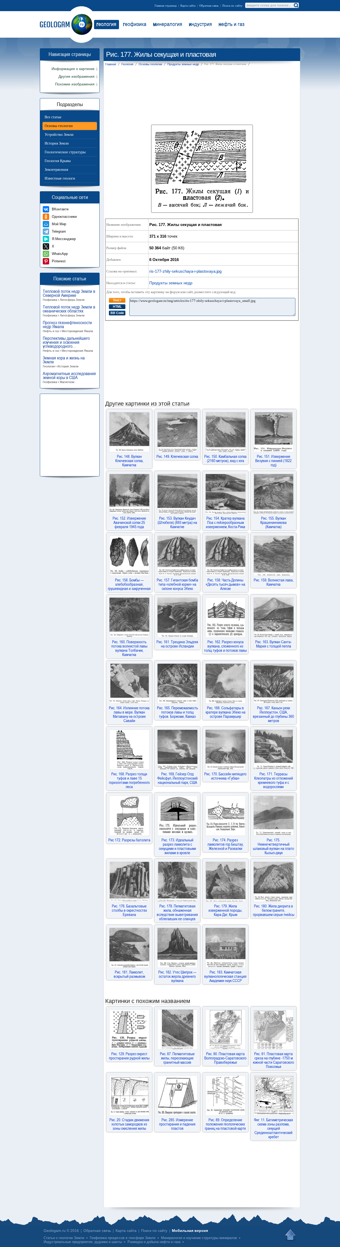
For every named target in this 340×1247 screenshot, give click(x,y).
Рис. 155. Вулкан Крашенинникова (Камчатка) (273, 522)
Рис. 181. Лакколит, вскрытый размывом (129, 974)
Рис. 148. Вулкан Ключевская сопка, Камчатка (129, 460)
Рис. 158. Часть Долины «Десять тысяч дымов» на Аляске (225, 584)
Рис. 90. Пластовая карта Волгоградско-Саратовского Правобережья (225, 1058)
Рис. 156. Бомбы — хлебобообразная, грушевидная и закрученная (129, 584)
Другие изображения (76, 77)
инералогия (167, 23)
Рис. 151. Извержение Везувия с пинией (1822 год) (273, 460)
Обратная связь (209, 5)
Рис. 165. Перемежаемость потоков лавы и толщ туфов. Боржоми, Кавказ (177, 712)
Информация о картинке (73, 69)
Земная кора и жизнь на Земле (64, 362)
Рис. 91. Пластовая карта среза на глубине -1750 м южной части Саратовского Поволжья (273, 1060)
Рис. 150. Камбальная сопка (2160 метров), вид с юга (225, 458)
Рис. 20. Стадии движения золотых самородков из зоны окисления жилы (129, 1124)
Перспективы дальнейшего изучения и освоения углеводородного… (68, 344)
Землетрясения (56, 170)
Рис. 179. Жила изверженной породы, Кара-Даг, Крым (225, 910)
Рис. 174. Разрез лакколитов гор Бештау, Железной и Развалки (225, 844)
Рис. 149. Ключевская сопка (177, 456)
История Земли (57, 143)
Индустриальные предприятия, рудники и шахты (83, 1242)
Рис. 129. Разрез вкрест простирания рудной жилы (129, 1056)
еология (106, 23)
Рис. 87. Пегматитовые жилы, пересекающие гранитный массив (177, 1058)
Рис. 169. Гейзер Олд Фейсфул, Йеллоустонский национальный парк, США (177, 778)
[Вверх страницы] (291, 1235)
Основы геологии (59, 126)
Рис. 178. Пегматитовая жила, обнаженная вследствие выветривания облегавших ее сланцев (177, 912)
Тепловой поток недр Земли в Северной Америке (69, 295)
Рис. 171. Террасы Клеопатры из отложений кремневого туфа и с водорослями (273, 780)
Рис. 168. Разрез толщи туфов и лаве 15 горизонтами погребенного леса (129, 780)
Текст (117, 300)
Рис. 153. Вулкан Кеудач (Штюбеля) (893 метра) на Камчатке (177, 522)
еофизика (134, 23)
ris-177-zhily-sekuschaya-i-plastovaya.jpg (185, 271)
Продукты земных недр (170, 283)
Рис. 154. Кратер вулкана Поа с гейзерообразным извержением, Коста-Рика (225, 522)
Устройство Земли (59, 135)
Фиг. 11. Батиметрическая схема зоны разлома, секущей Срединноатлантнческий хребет (273, 1128)
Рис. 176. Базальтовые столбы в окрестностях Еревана (129, 910)
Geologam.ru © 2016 (61, 1230)
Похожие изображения (75, 84)
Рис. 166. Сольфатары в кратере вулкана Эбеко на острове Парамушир (225, 712)
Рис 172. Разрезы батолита (129, 839)
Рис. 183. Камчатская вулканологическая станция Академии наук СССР (225, 976)
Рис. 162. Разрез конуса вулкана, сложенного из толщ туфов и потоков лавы (225, 646)
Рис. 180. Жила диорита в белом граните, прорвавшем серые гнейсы (273, 910)
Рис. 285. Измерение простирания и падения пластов (177, 1124)
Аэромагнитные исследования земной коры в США (69, 378)
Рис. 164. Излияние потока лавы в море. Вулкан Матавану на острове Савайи (129, 714)
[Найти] (296, 5)
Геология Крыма (58, 161)
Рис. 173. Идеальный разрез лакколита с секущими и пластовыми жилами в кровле (177, 846)
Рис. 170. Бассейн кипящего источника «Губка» (225, 776)
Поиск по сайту (154, 1230)
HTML (117, 307)
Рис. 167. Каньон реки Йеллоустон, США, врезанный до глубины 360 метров (273, 714)
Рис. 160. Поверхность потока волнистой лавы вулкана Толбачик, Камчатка (129, 648)
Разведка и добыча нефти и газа (154, 1242)
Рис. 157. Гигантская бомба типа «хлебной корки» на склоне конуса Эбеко (177, 584)
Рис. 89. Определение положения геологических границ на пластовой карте (225, 1124)
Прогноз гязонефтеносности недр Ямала (68, 327)
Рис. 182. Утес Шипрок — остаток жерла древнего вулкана (177, 976)
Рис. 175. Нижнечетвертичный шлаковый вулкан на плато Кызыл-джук (273, 846)
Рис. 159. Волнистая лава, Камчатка (274, 582)
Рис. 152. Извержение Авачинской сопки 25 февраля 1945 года (129, 522)
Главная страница (166, 5)
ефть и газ (231, 23)
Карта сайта (188, 5)
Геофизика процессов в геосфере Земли (122, 1238)
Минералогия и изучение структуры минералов (199, 1238)
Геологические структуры (65, 152)
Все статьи (53, 117)
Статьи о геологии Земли (64, 1238)
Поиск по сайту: (232, 5)
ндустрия (200, 23)
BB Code (117, 313)
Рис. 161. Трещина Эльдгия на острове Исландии (177, 644)
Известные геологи (60, 178)
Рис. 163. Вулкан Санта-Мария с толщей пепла (273, 644)
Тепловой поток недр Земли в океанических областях (69, 311)
